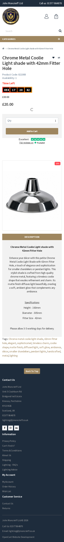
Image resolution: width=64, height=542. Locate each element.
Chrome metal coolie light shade (26, 339)
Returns (6, 508)
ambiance (56, 347)
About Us (6, 455)
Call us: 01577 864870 (50, 3)
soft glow (44, 347)
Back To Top (32, 371)
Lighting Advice (9, 469)
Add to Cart (32, 131)
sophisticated (24, 343)
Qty (9, 120)
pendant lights (38, 351)
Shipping (6, 459)
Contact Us (7, 503)
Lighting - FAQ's (10, 464)
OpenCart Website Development (18, 536)
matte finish (16, 347)
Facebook (4, 428)
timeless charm (41, 343)
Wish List (6, 491)
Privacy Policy (9, 440)
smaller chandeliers (19, 351)
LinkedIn (16, 428)
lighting (14, 355)
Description (32, 236)
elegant (12, 343)
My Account (8, 481)
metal (5, 355)
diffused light (31, 347)
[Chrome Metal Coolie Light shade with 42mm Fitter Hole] (32, 195)
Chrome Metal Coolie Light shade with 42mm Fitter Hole (30, 48)
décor (5, 351)
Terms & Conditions (12, 450)
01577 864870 (8, 415)
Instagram (10, 428)
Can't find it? (8, 445)
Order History (9, 486)
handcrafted (53, 351)
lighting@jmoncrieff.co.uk (15, 420)
